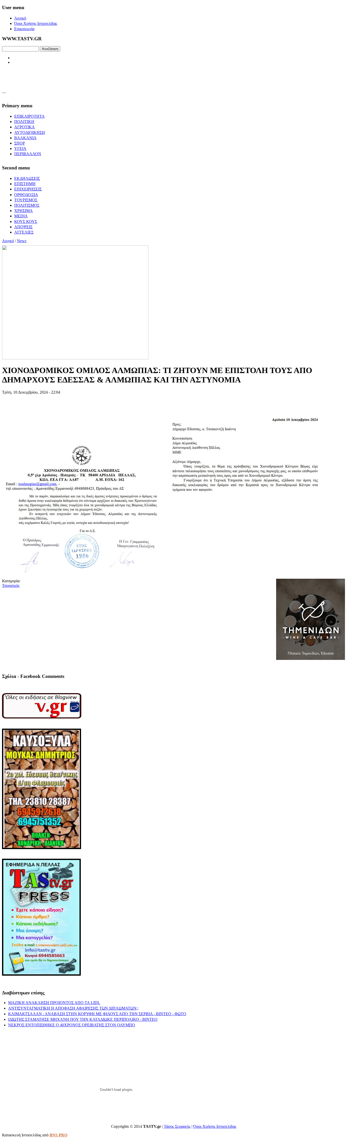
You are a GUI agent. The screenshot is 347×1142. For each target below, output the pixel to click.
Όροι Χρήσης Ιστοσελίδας (214, 1126)
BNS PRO (58, 1135)
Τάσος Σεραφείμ (177, 1126)
